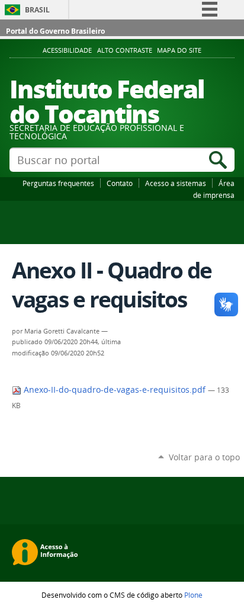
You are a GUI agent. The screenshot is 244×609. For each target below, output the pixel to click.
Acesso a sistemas (175, 183)
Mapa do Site (179, 50)
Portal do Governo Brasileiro (55, 31)
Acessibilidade (67, 50)
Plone (193, 595)
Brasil (37, 10)
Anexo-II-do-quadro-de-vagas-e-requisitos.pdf (114, 389)
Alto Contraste (124, 50)
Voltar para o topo (204, 457)
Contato (120, 183)
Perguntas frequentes (58, 183)
